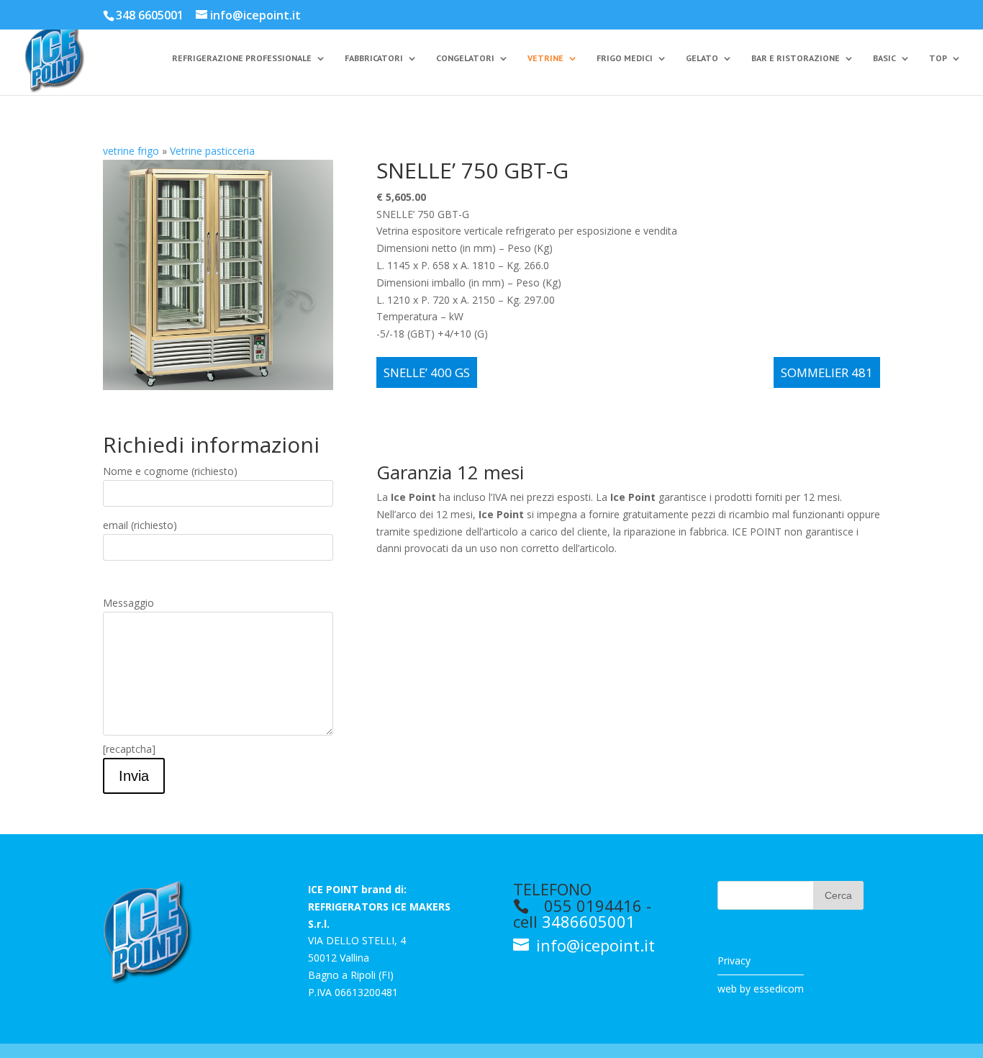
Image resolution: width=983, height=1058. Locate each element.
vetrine (545, 58)
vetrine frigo (131, 151)
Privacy (734, 960)
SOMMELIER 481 (827, 372)
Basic (884, 58)
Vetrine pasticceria (212, 151)
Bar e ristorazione (795, 58)
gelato (702, 58)
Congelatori (465, 58)
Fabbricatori (374, 58)
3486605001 (588, 921)
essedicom (778, 988)
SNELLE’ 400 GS (427, 372)
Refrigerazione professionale (242, 58)
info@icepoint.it (593, 945)
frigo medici (625, 58)
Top (938, 58)
